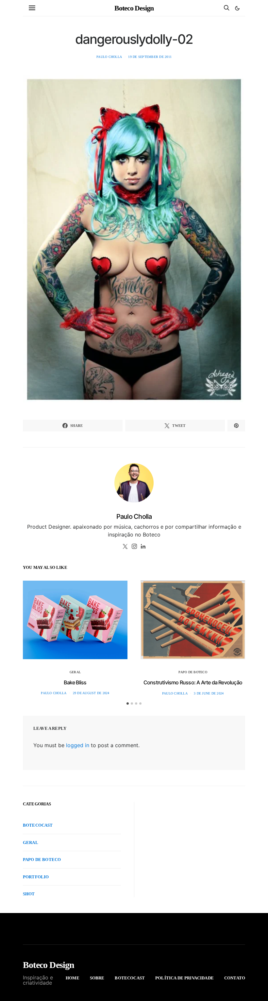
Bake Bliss (75, 682)
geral (75, 672)
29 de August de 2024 (91, 693)
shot (29, 893)
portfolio (36, 876)
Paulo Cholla (109, 57)
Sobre (97, 977)
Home (72, 977)
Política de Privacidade (184, 977)
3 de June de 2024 (209, 693)
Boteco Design (134, 8)
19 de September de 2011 (150, 57)
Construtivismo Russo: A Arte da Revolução (192, 682)
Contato (234, 977)
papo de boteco (192, 672)
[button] (237, 8)
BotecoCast (38, 825)
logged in (77, 745)
